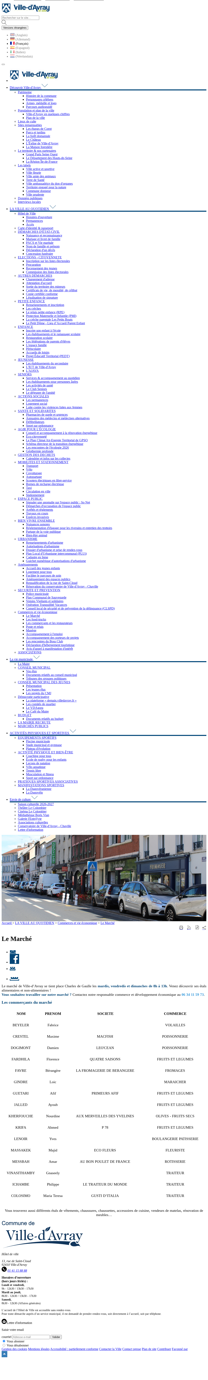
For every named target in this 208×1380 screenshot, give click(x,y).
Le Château (33, 139)
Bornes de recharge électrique (45, 484)
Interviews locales (29, 202)
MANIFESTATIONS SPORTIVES (41, 785)
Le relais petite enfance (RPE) (45, 312)
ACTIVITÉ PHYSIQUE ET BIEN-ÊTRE (45, 752)
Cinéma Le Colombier (32, 811)
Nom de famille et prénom (43, 246)
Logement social (36, 403)
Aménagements (28, 564)
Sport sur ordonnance (39, 425)
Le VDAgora (34, 708)
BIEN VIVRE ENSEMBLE (36, 520)
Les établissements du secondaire (47, 363)
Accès (30, 224)
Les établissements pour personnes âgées (52, 381)
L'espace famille (36, 345)
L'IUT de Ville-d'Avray (41, 367)
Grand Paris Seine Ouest (41, 154)
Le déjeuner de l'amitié (40, 392)
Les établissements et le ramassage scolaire (53, 334)
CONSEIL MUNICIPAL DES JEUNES (44, 682)
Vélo (29, 469)
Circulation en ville (38, 491)
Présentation (34, 686)
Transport (32, 466)
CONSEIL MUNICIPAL (34, 667)
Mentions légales (39, 1349)
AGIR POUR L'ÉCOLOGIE (37, 429)
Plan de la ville (35, 117)
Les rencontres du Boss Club (44, 641)
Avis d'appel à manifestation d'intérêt (49, 648)
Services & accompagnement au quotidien (53, 378)
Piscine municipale (38, 741)
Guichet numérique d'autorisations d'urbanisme (56, 561)
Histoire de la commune (41, 96)
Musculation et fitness (40, 774)
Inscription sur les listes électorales (48, 261)
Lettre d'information (30, 829)
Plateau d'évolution (38, 748)
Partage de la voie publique (43, 531)
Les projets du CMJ (38, 693)
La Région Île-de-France (41, 161)
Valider (56, 1337)
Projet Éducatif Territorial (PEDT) (48, 356)
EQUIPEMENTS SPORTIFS (37, 737)
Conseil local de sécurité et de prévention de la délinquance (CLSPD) (70, 608)
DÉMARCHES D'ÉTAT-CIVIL (39, 231)
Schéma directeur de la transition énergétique (54, 444)
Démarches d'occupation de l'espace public (53, 506)
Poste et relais (34, 626)
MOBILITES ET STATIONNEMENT (43, 462)
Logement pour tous (39, 572)
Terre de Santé (35, 180)
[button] (197, 928)
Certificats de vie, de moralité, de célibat (51, 290)
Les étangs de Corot (39, 128)
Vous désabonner (18, 1345)
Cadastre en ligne (37, 557)
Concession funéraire (39, 253)
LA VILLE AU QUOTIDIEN (34, 923)
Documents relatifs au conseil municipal (51, 675)
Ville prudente (35, 194)
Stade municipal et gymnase (44, 745)
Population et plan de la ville (36, 110)
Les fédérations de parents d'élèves (48, 341)
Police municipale (37, 594)
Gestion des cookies (14, 1349)
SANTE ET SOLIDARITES (37, 411)
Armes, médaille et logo (41, 103)
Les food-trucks (36, 619)
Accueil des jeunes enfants (43, 568)
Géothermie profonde (39, 451)
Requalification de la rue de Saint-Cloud (51, 583)
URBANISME (27, 539)
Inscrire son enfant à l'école (43, 330)
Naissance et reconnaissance (44, 235)
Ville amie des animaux (41, 176)
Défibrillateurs (35, 422)
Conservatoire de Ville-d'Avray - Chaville (44, 826)
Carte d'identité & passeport (35, 228)
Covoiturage (34, 473)
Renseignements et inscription (45, 305)
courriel (6, 1337)
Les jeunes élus (36, 689)
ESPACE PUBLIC (30, 498)
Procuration (33, 264)
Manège (31, 630)
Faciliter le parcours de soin (43, 575)
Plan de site (149, 1349)
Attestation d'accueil (39, 283)
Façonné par (180, 1349)
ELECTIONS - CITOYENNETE (40, 257)
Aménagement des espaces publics (48, 579)
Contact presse (131, 1349)
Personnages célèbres (39, 99)
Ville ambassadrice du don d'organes (49, 183)
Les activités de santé (39, 385)
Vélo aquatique (36, 767)
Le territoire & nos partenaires (37, 150)
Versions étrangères (15, 27)
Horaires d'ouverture (39, 217)
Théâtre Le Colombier (32, 807)
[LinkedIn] (14, 979)
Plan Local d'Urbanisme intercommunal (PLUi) (56, 553)
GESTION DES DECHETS (36, 455)
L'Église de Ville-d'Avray (42, 143)
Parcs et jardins (35, 132)
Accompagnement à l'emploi (44, 634)
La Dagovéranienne (38, 789)
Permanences (34, 220)
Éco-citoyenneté (36, 436)
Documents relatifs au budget (44, 718)
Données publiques (30, 198)
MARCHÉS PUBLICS (33, 726)
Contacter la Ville (110, 1349)
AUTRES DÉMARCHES (35, 275)
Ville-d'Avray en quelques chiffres (48, 114)
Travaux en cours (37, 513)
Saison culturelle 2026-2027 (36, 804)
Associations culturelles (33, 822)
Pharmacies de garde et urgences (47, 414)
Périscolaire (33, 348)
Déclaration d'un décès (40, 250)
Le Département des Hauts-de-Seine (49, 158)
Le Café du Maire (37, 711)
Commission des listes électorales (47, 272)
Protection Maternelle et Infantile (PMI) (51, 316)
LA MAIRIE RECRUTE (34, 722)
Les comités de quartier (41, 704)
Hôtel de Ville (27, 213)
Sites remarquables (30, 125)
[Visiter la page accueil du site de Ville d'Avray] (26, 13)
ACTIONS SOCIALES (33, 396)
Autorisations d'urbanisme (42, 546)
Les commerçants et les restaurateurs (49, 623)
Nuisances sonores (38, 524)
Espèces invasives (37, 517)
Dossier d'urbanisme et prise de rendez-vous (54, 550)
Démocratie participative (33, 697)
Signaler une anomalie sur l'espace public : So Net (58, 502)
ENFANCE (25, 327)
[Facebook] (14, 962)
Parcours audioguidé (39, 106)
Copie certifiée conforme (42, 294)
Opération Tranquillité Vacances (46, 604)
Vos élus (31, 671)
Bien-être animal (36, 535)
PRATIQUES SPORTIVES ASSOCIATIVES (48, 781)
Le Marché (33, 615)
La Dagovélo (34, 792)
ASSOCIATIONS (29, 652)
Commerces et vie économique (37, 612)
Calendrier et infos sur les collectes (48, 458)
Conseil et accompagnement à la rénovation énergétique (61, 433)
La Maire (24, 664)
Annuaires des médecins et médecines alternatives (58, 418)
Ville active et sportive (40, 169)
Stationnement (35, 495)
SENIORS (25, 374)
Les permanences (37, 400)
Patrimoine (25, 92)
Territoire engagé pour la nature (46, 187)
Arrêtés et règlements (39, 509)
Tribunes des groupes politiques (46, 678)
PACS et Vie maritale (39, 242)
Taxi (29, 487)
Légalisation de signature (42, 297)
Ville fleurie (33, 172)
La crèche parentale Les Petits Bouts (49, 319)
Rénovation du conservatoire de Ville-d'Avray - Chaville (62, 586)
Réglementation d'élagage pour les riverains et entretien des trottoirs (69, 528)
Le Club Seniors (36, 389)
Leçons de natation (38, 763)
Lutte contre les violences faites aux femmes (54, 407)
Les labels (24, 165)
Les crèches (33, 308)
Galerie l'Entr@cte (30, 818)
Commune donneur (38, 191)
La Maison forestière (39, 147)
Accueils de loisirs (37, 352)
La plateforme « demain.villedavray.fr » (51, 700)
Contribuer (164, 1349)
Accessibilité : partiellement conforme (74, 1349)
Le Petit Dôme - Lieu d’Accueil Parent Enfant (55, 323)
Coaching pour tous (38, 756)
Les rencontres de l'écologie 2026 (47, 447)
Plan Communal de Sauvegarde (46, 597)
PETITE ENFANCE (31, 301)
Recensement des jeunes (41, 268)
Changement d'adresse (40, 279)
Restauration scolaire (39, 338)
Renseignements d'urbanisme (44, 542)
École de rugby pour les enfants (46, 759)
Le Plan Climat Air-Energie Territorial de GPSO (57, 440)
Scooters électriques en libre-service (49, 480)
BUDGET (24, 715)
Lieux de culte (27, 121)
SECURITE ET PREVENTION (39, 590)
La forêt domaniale (38, 136)
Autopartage (34, 476)
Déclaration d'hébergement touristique (50, 645)
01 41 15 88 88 (17, 1270)
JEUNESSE (26, 359)
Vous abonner (15, 1341)
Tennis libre (33, 770)
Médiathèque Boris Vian (33, 815)
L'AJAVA (32, 370)
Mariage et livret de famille (43, 239)
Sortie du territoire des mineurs (45, 286)
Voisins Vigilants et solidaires (44, 601)
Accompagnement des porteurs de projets (52, 637)
